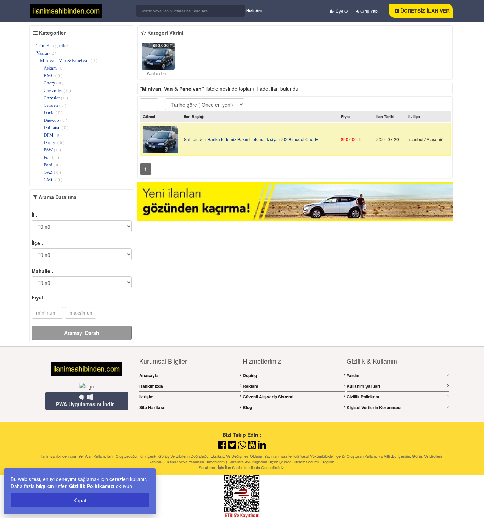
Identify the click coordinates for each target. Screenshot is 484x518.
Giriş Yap (368, 11)
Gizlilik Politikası (363, 396)
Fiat (51, 157)
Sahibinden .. (158, 73)
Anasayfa (149, 375)
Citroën (55, 105)
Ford (52, 164)
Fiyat (38, 297)
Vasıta (46, 53)
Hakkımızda (151, 386)
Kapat (79, 500)
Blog (247, 407)
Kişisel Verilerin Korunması (374, 407)
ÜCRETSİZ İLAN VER (424, 10)
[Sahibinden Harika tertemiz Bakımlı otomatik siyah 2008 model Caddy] (158, 55)
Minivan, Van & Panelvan (69, 60)
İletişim (146, 396)
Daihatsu (56, 127)
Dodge (54, 142)
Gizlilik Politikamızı (91, 486)
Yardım (354, 375)
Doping (250, 375)
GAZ (52, 172)
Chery (53, 83)
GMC (53, 179)
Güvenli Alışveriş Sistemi (268, 396)
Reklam (250, 386)
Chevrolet (57, 90)
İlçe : (37, 243)
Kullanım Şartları (363, 386)
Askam (54, 68)
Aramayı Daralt (81, 332)
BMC (53, 75)
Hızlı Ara (254, 10)
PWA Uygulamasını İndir (85, 404)
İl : (35, 215)
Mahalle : (43, 271)
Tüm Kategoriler (52, 45)
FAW (52, 150)
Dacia (53, 112)
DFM (53, 135)
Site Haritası (151, 407)
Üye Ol (341, 11)
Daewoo (55, 120)
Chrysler (56, 97)
